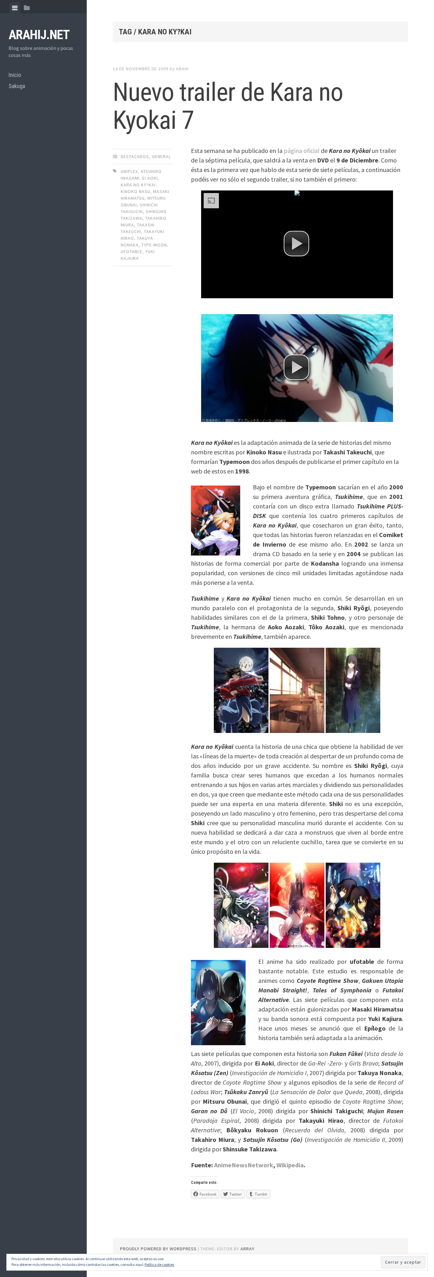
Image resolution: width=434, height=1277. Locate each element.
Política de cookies (159, 1264)
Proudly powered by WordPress (158, 1249)
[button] (296, 243)
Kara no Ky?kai (138, 185)
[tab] (15, 8)
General (161, 156)
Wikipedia (290, 1165)
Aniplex (129, 171)
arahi (182, 69)
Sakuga (17, 86)
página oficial (302, 151)
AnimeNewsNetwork (243, 1165)
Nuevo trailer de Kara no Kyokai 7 (228, 106)
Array (247, 1249)
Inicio (15, 75)
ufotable (131, 251)
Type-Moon (154, 245)
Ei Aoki (150, 178)
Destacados (135, 156)
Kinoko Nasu (135, 191)
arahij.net (39, 34)
